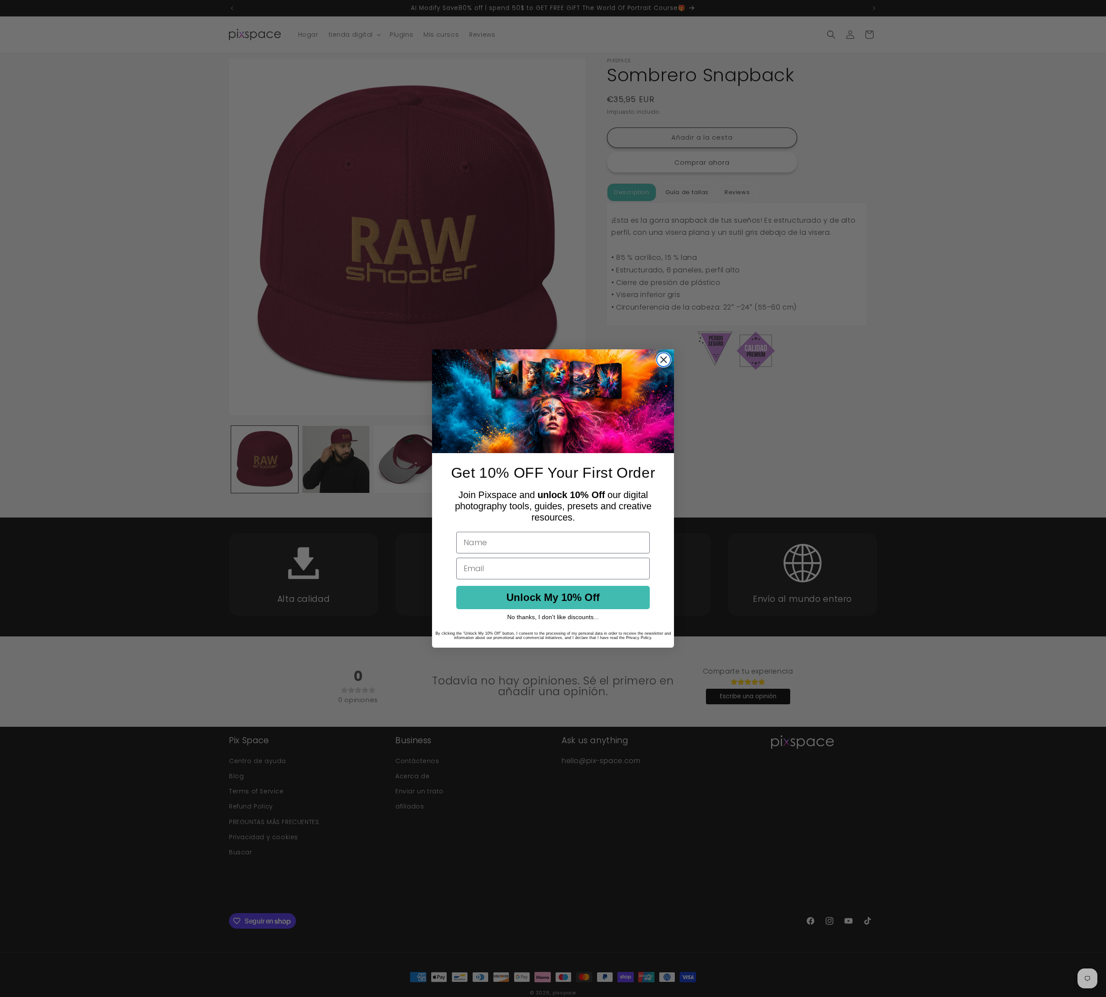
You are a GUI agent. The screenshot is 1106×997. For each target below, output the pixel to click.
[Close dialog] (664, 360)
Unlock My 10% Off (553, 597)
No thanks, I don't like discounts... (553, 617)
